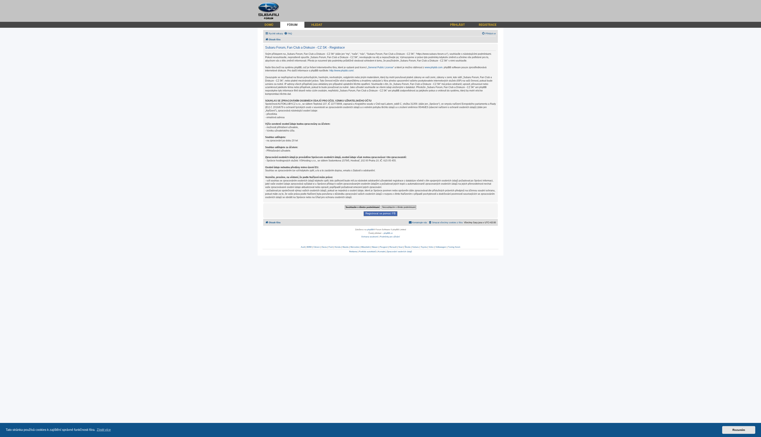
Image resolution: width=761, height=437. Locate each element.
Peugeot (384, 247)
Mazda (345, 247)
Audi (303, 247)
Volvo (431, 247)
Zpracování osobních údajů (399, 251)
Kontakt (381, 251)
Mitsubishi (365, 247)
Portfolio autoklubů (367, 251)
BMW (309, 247)
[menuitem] (288, 33)
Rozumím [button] (738, 429)
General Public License (380, 67)
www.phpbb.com (434, 67)
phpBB (370, 229)
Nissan (375, 247)
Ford (331, 247)
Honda (338, 247)
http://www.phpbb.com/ (341, 70)
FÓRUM (292, 25)
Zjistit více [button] (104, 429)
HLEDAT (316, 25)
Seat (400, 247)
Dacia (324, 247)
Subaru (415, 247)
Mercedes (354, 247)
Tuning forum (454, 247)
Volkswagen (440, 247)
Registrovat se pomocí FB (380, 213)
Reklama (353, 251)
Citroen (316, 247)
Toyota (424, 247)
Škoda (407, 247)
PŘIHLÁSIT (457, 25)
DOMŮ (269, 25)
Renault (393, 247)
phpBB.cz (388, 233)
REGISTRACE (487, 25)
